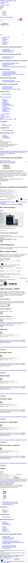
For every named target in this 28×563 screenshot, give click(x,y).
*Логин (2, 271)
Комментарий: (3, 199)
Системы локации (7, 58)
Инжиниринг (6, 102)
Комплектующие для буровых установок (12, 89)
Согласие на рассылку (19, 555)
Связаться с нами (4, 24)
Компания (2, 196)
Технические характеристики (6, 167)
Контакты (5, 44)
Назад (2, 154)
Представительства (7, 125)
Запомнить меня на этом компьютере (11, 264)
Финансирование (6, 104)
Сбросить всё (3, 306)
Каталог (4, 38)
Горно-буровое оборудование (9, 545)
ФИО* (1, 190)
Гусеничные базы (6, 548)
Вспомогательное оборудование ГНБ (11, 541)
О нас (4, 124)
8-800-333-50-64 (6, 502)
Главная (2, 151)
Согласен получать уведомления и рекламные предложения (13, 347)
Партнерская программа (8, 105)
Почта (1, 193)
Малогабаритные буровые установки (11, 63)
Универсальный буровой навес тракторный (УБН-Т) (14, 66)
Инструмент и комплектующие (14, 151)
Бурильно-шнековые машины (9, 72)
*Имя (1, 267)
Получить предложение (6, 239)
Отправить (20, 204)
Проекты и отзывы (7, 108)
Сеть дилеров (6, 41)
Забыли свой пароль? (9, 266)
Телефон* (2, 191)
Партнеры (5, 511)
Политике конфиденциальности (7, 324)
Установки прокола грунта (8, 50)
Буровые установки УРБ (8, 64)
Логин (1, 260)
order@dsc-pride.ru (7, 504)
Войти (2, 266)
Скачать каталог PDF (6, 97)
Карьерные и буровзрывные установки (11, 81)
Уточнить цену (4, 180)
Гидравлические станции (8, 56)
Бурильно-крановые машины (9, 71)
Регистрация (7, 259)
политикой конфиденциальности (7, 201)
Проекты (5, 43)
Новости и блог (6, 37)
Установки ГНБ (6, 49)
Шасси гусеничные (7, 94)
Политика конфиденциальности (7, 555)
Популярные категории (6, 141)
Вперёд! (2, 296)
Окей (2, 326)
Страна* (2, 194)
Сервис (4, 40)
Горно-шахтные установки (8, 80)
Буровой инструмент (7, 87)
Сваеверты (5, 65)
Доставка (5, 101)
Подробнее (14, 239)
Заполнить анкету (7, 516)
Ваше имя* (2, 334)
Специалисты (6, 510)
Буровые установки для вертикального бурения (13, 542)
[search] (20, 19)
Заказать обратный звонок (6, 557)
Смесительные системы (8, 86)
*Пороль (2, 275)
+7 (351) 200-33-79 (10, 503)
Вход (2, 259)
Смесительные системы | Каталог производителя (13, 152)
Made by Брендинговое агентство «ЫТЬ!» (9, 556)
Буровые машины (6, 543)
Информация (6, 165)
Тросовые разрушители (8, 51)
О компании (5, 39)
